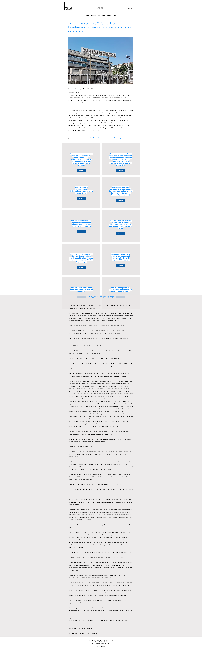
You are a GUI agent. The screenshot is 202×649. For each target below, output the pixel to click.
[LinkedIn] (98, 8)
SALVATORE (68, 7)
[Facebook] (102, 8)
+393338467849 (105, 643)
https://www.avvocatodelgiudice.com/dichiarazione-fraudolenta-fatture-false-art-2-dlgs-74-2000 (103, 138)
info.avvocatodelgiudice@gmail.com (103, 645)
